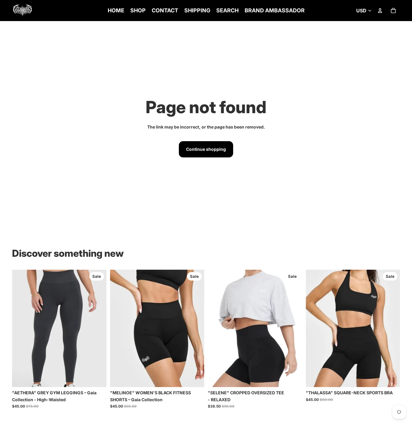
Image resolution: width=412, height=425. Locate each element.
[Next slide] (97, 328)
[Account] (380, 10)
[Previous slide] (21, 328)
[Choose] (97, 377)
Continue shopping (206, 149)
